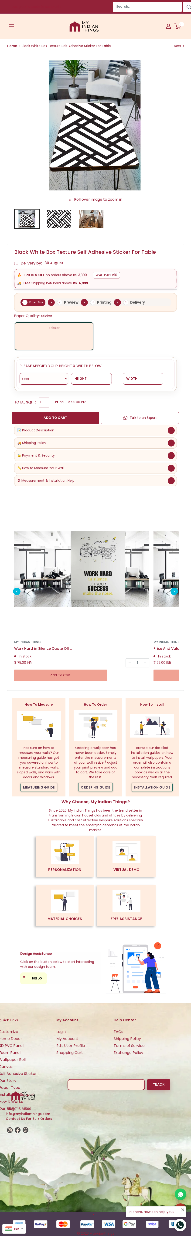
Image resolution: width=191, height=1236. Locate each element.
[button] (16, 591)
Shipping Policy (127, 1038)
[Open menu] (11, 26)
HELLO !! (33, 977)
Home (12, 46)
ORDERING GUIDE (95, 787)
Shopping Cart (69, 1052)
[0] (178, 26)
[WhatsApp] (180, 1194)
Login (61, 1031)
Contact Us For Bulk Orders (29, 1118)
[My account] (168, 26)
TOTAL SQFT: (25, 402)
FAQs (118, 1031)
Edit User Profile (70, 1045)
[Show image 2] (59, 219)
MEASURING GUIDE (39, 787)
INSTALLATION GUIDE (152, 787)
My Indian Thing (27, 642)
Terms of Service (129, 1045)
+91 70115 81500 (18, 1109)
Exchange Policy (128, 1052)
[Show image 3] (91, 219)
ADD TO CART (55, 417)
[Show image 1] (27, 219)
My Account (67, 1038)
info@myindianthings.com (28, 1113)
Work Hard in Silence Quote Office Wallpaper (43, 648)
